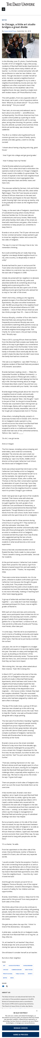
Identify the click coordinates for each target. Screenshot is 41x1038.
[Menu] (3, 9)
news (12, 977)
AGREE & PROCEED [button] (20, 1034)
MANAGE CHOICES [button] (21, 1028)
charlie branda (28, 965)
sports (30, 973)
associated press (14, 965)
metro (5, 977)
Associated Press (10, 31)
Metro (4, 20)
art (4, 965)
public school (20, 973)
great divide (29, 969)
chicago (5, 969)
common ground (17, 969)
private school (7, 973)
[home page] (20, 4)
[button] (37, 1011)
